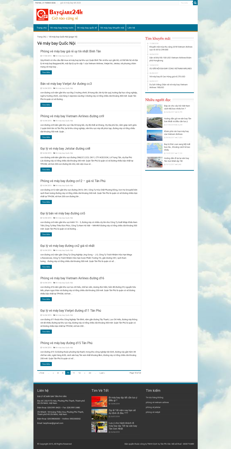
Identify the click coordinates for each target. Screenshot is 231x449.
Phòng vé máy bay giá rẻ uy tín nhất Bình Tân (70, 51)
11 (74, 373)
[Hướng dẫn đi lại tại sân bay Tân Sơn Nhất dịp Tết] (154, 162)
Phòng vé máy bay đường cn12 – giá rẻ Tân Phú (72, 181)
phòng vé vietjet (153, 412)
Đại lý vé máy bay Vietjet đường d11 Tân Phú (70, 310)
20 (90, 373)
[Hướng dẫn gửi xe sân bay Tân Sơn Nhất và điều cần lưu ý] (154, 122)
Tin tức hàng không (154, 397)
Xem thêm (46, 72)
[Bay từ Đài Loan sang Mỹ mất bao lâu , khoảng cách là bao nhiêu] (154, 148)
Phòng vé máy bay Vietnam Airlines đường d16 (72, 278)
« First (41, 373)
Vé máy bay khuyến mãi (112, 27)
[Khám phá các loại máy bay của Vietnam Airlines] (154, 135)
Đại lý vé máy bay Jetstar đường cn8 (65, 148)
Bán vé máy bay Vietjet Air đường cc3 (66, 84)
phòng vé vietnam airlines (157, 402)
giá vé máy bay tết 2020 (70, 3)
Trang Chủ (41, 37)
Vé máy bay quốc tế (87, 27)
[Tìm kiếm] (195, 2)
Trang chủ (42, 27)
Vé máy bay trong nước (62, 27)
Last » (102, 373)
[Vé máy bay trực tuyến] (59, 14)
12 (79, 373)
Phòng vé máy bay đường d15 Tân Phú (66, 343)
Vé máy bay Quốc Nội (64, 56)
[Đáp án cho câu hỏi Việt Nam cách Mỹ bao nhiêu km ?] (154, 109)
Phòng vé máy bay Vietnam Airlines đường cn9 (72, 116)
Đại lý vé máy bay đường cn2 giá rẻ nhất (67, 246)
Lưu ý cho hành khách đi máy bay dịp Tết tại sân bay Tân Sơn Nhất (123, 426)
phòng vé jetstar (153, 407)
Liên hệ (131, 27)
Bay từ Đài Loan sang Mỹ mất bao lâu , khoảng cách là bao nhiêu (177, 147)
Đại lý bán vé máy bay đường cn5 (62, 213)
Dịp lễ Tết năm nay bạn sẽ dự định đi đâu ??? (122, 412)
